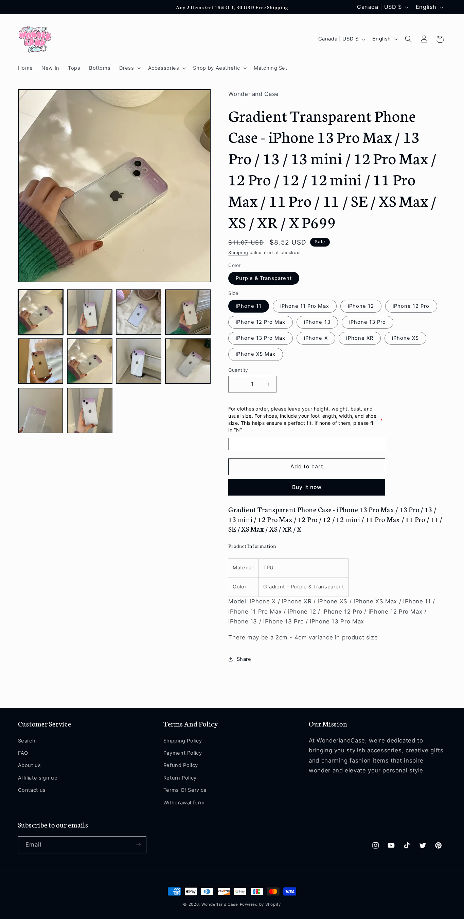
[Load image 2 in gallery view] (89, 312)
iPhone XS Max (255, 354)
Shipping (238, 252)
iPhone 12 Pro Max (260, 322)
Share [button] (244, 659)
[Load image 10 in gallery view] (89, 410)
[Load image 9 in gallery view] (41, 410)
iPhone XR (359, 338)
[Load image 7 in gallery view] (138, 361)
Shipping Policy (182, 741)
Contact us (32, 790)
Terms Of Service (185, 790)
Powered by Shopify (260, 904)
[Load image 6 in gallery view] (89, 361)
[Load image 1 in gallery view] (41, 312)
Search (27, 741)
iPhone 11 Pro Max (304, 306)
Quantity (238, 370)
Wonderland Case (219, 904)
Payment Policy (182, 753)
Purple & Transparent (264, 278)
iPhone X (315, 338)
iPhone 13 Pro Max (260, 338)
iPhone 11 (248, 306)
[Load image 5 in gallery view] (41, 361)
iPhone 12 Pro (411, 306)
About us (29, 765)
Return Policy (180, 778)
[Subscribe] (138, 844)
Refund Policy (180, 765)
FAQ (23, 753)
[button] (129, 68)
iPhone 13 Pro (367, 322)
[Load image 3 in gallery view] (138, 312)
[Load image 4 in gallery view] (188, 312)
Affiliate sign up (38, 778)
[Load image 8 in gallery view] (188, 361)
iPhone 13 (317, 322)
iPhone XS (405, 338)
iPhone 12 (361, 306)
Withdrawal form (183, 803)
